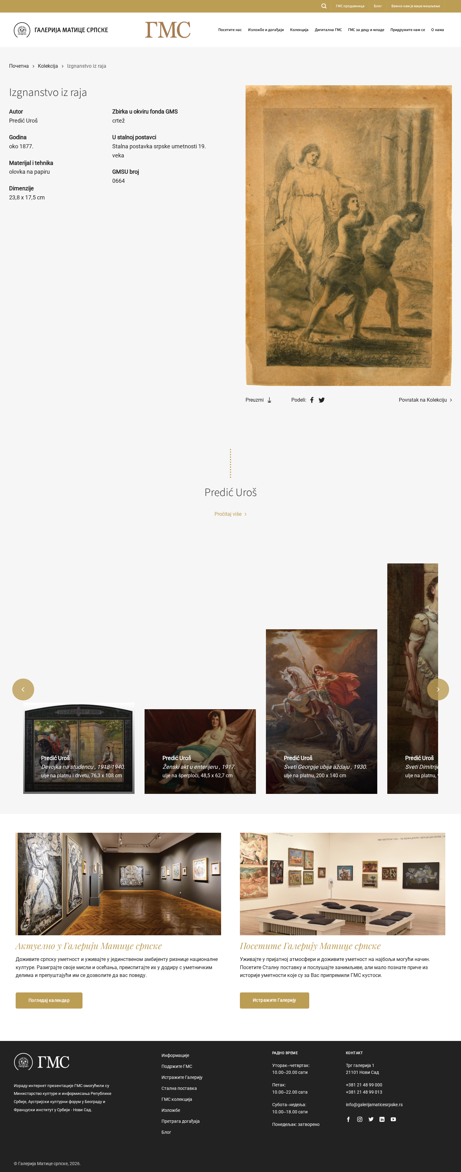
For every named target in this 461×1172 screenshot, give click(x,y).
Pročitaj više (229, 514)
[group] (79, 748)
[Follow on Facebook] (348, 1119)
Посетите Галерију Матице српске (310, 945)
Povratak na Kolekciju (423, 400)
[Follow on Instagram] (359, 1119)
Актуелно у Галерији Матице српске (89, 945)
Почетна (19, 66)
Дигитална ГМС (328, 30)
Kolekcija (48, 66)
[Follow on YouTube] (393, 1119)
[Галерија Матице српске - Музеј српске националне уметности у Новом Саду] (61, 29)
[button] (323, 6)
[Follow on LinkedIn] (381, 1119)
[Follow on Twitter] (371, 1119)
